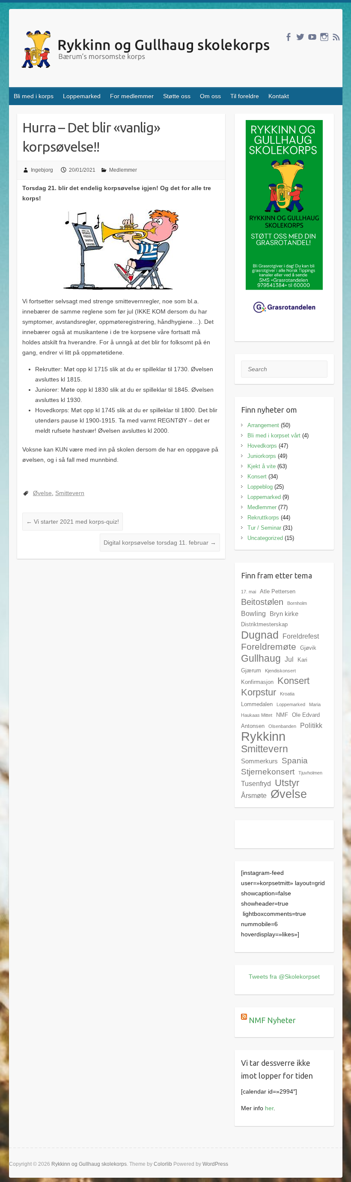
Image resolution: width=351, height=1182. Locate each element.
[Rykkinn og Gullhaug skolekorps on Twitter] (300, 37)
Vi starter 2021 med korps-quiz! (72, 521)
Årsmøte (254, 795)
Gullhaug (261, 658)
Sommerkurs (259, 761)
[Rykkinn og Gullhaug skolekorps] (147, 50)
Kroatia (287, 693)
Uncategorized (265, 538)
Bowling (253, 613)
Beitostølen (262, 602)
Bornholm (297, 603)
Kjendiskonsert (280, 670)
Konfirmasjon (257, 682)
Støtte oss (176, 96)
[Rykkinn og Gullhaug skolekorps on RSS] (336, 37)
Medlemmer (123, 170)
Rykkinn (263, 736)
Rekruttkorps (263, 517)
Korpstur (258, 692)
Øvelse (42, 493)
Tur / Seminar (264, 528)
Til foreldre (244, 96)
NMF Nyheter (272, 1020)
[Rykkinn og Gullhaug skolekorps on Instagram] (324, 37)
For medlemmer (132, 96)
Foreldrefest (301, 636)
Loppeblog (260, 487)
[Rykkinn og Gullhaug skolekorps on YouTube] (312, 37)
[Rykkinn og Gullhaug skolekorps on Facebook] (288, 37)
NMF (282, 715)
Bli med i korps (34, 96)
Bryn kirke (284, 613)
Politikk (311, 725)
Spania (295, 760)
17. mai (248, 591)
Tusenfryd (256, 783)
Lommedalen (257, 704)
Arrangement (263, 425)
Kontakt (278, 96)
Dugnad (260, 635)
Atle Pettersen (277, 591)
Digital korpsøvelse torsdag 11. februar (160, 542)
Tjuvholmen (310, 772)
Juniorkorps (261, 456)
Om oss (210, 96)
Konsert (257, 476)
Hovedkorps (262, 446)
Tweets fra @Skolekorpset (284, 976)
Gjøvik (308, 648)
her (269, 1108)
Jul (289, 659)
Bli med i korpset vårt (273, 435)
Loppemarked (82, 96)
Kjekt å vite (261, 466)
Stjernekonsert (267, 771)
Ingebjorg (42, 170)
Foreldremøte (268, 647)
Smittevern (69, 493)
